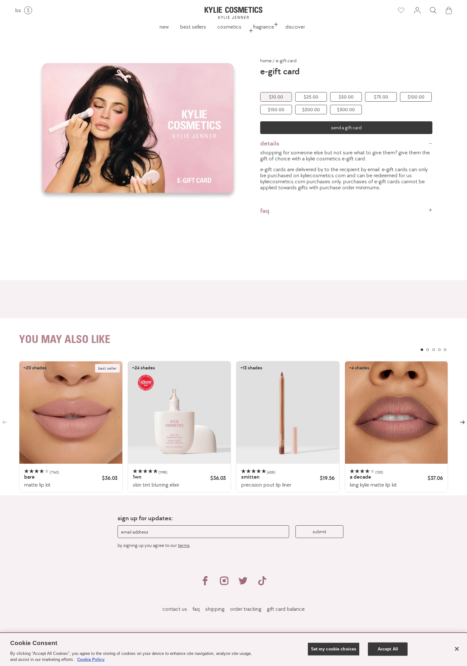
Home (266, 61)
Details (269, 143)
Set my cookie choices (333, 649)
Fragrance (263, 26)
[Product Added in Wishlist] (401, 10)
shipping (215, 609)
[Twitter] (243, 583)
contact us (174, 609)
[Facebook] (204, 583)
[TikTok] (262, 583)
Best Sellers (193, 26)
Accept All (388, 649)
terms (184, 545)
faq (264, 210)
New (164, 26)
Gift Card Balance (286, 609)
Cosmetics (229, 26)
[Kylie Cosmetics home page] (233, 13)
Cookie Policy (91, 659)
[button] (433, 10)
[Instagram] (224, 583)
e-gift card (286, 61)
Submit (319, 531)
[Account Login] (417, 10)
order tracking (245, 609)
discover (295, 26)
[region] (233, 426)
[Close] (457, 649)
